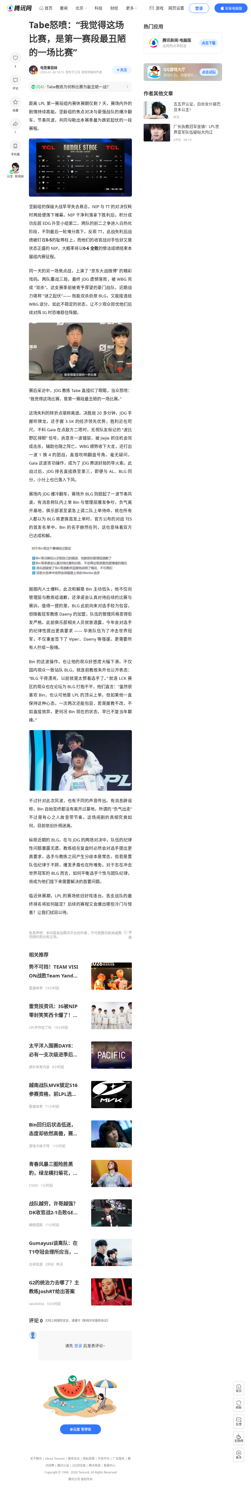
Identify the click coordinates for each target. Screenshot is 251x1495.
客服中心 (109, 1465)
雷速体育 (36, 988)
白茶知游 (36, 1264)
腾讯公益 (63, 1465)
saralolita (36, 1303)
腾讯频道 (94, 1465)
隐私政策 (89, 1459)
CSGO (33, 1185)
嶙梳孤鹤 (36, 1225)
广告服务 (119, 1459)
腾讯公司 (74, 1479)
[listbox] (80, 1128)
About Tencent (55, 1459)
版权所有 (87, 1479)
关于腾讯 (36, 1459)
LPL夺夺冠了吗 (40, 1027)
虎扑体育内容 (39, 1067)
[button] (208, 43)
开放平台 (104, 1459)
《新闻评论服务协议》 (95, 1320)
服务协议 (74, 1459)
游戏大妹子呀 (39, 1146)
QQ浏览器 (79, 1465)
